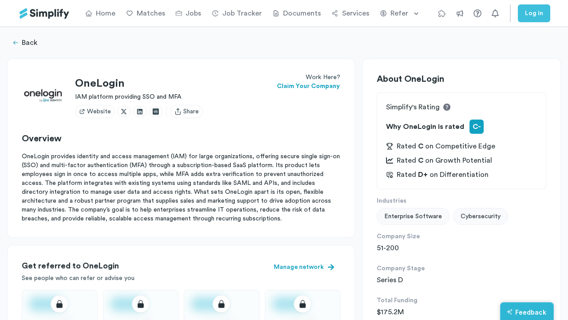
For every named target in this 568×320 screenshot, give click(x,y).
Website (99, 111)
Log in (534, 13)
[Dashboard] (44, 13)
